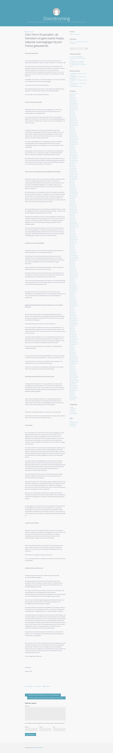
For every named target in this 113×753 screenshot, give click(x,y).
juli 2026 (73, 95)
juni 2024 (73, 128)
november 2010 (74, 358)
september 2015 (74, 276)
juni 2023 (73, 147)
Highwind (40, 747)
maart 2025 (73, 116)
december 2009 (74, 375)
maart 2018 (73, 234)
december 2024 (74, 120)
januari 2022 (73, 171)
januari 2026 (73, 101)
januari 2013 (73, 317)
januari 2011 (73, 355)
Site (54, 727)
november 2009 (74, 377)
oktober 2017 (74, 241)
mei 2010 (73, 368)
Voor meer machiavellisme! (77, 56)
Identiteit (73, 410)
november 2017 (74, 239)
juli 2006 (73, 394)
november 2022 (74, 157)
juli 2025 (73, 111)
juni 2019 (73, 215)
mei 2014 (73, 296)
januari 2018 (73, 236)
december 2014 (74, 287)
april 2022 (73, 166)
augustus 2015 (74, 277)
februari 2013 (74, 315)
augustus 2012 (74, 325)
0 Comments (38, 686)
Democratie (73, 408)
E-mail (41, 727)
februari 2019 (74, 222)
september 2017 (74, 242)
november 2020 (74, 193)
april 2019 (73, 219)
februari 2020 (74, 206)
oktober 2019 (74, 211)
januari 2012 (73, 336)
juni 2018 (73, 230)
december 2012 (74, 318)
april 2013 (73, 312)
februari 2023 (74, 152)
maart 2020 (73, 204)
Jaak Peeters (47, 686)
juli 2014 (73, 293)
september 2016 (74, 258)
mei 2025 (73, 112)
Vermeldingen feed (74, 422)
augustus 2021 (74, 179)
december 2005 (74, 398)
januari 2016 (73, 271)
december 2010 (74, 356)
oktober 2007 (74, 388)
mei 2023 (73, 149)
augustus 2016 (74, 260)
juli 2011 (73, 345)
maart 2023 (73, 150)
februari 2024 (74, 135)
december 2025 (74, 103)
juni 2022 (73, 163)
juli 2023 (73, 146)
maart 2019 (73, 220)
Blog (72, 407)
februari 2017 (74, 252)
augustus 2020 (74, 196)
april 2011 (73, 350)
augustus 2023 (74, 144)
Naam (27, 727)
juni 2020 (73, 200)
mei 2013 (73, 310)
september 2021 (74, 177)
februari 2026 (74, 100)
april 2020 (73, 203)
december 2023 (74, 138)
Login (71, 421)
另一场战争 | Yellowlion (76, 80)
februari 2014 (74, 299)
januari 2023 (73, 154)
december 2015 (74, 272)
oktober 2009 (74, 379)
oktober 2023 (74, 141)
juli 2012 (73, 326)
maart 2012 (73, 333)
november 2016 (74, 257)
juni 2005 (73, 399)
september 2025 (74, 108)
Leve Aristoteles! (73, 84)
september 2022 (74, 160)
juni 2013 (73, 309)
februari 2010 (74, 372)
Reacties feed (72, 424)
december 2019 (74, 209)
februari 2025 (74, 117)
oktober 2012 (74, 322)
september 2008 (74, 380)
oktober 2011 (74, 341)
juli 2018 (73, 228)
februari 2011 (74, 353)
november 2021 (74, 174)
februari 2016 (74, 269)
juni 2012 (73, 328)
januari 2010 (73, 374)
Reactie (27, 706)
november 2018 (74, 225)
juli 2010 (73, 364)
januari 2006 (73, 396)
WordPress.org (73, 425)
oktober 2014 (74, 290)
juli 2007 (73, 391)
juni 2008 (73, 383)
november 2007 (74, 387)
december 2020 (74, 192)
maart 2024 (73, 133)
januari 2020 (73, 207)
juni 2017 (73, 246)
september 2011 (74, 342)
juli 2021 (73, 181)
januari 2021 (73, 190)
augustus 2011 (74, 344)
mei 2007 (73, 393)
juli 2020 (73, 198)
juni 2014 (73, 295)
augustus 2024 (74, 125)
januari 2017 (73, 253)
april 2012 (73, 331)
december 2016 (74, 255)
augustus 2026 (74, 93)
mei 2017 (73, 247)
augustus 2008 (74, 382)
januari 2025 (73, 119)
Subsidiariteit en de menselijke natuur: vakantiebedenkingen (44, 695)
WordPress (34, 747)
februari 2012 (74, 334)
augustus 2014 (74, 291)
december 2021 (74, 173)
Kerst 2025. (79, 86)
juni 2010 (73, 366)
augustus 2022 (74, 162)
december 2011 (74, 337)
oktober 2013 (74, 304)
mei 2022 (73, 165)
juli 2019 (73, 214)
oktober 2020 (74, 195)
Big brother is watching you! (77, 61)
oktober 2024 (74, 122)
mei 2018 (73, 231)
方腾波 (72, 73)
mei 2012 (73, 330)
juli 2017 (73, 244)
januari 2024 (73, 136)
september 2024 (74, 123)
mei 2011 (73, 349)
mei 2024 (73, 130)
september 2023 (74, 142)
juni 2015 (73, 279)
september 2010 (74, 361)
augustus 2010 (74, 363)
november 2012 (74, 320)
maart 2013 (73, 314)
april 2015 (73, 282)
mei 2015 (73, 280)
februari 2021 (74, 188)
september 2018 (74, 226)
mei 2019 (73, 217)
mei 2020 (73, 201)
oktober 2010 (74, 360)
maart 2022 (73, 168)
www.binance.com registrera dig (78, 83)
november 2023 (74, 139)
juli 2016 (73, 261)
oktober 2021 (74, 176)
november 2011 (74, 339)
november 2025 (74, 104)
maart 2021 (73, 187)
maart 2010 (73, 371)
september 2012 (74, 323)
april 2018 (73, 233)
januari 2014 (73, 301)
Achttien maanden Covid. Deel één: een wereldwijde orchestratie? (45, 698)
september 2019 (74, 212)
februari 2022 (74, 169)
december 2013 (74, 303)
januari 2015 (73, 285)
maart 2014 (73, 298)
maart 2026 (73, 98)
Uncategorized (29, 686)
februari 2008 (74, 385)
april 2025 (73, 114)
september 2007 (74, 390)
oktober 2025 (74, 106)
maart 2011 (73, 352)
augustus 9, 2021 (30, 31)
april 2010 (73, 369)
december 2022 (74, 155)
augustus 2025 (74, 109)
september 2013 (74, 306)
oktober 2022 (74, 158)
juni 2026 (73, 97)
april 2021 (73, 185)
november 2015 (74, 274)
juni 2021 (73, 182)
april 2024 (73, 131)
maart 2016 (73, 268)
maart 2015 (73, 284)
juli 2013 (73, 307)
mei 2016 (73, 265)
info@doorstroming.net (75, 34)
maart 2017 (73, 250)
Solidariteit (73, 412)
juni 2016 (73, 263)
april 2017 (73, 249)
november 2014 (74, 288)
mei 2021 (73, 184)
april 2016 (73, 266)
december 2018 (74, 223)
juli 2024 (73, 127)
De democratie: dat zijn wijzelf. (77, 63)
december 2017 (74, 238)
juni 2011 (73, 347)
